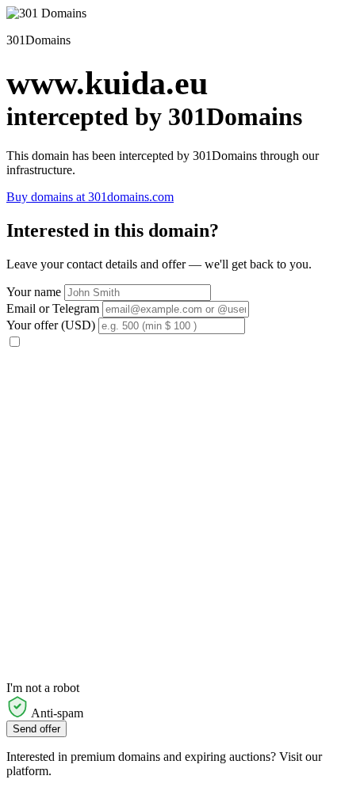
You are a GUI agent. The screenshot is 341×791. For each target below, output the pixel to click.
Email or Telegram (52, 308)
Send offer (36, 729)
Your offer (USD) (50, 325)
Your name (33, 292)
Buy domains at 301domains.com (90, 196)
